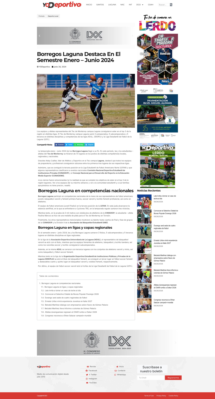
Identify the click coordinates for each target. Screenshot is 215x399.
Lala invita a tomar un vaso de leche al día (63, 290)
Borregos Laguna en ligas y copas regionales (64, 287)
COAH (150, 5)
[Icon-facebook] (38, 382)
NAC (122, 5)
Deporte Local (53, 16)
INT (130, 5)
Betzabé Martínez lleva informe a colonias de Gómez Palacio (70, 308)
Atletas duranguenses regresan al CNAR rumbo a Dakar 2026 (71, 312)
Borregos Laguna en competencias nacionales (61, 283)
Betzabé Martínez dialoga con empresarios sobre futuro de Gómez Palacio (76, 305)
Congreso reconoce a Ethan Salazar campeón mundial (68, 315)
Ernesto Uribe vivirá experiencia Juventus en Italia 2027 (68, 301)
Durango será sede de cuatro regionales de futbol (66, 298)
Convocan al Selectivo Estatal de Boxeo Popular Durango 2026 (72, 294)
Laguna (112, 5)
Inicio (89, 5)
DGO (138, 5)
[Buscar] (171, 4)
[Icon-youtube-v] (49, 382)
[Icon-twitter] (41, 382)
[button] (39, 35)
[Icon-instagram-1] (45, 382)
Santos (100, 5)
